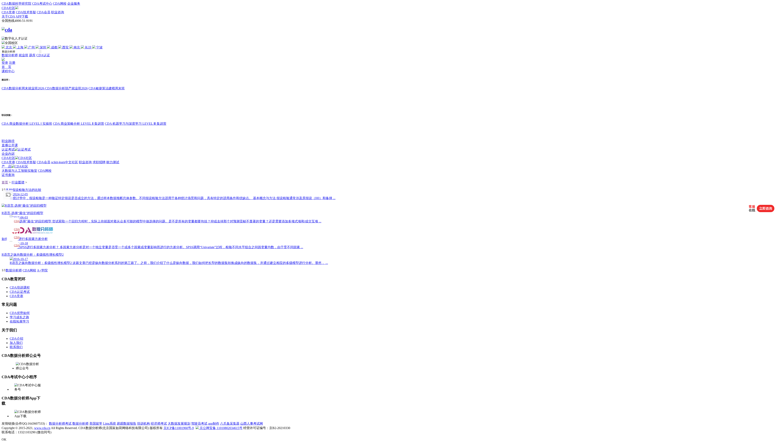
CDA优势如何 (20, 313)
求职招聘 (99, 162)
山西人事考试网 (251, 423)
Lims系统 (109, 423)
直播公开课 (10, 145)
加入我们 (16, 343)
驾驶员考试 (199, 423)
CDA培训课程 (20, 287)
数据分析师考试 (60, 423)
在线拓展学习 (19, 321)
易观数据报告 (126, 423)
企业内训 (8, 153)
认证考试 (8, 149)
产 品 (6, 166)
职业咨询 (57, 12)
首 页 (6, 67)
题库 (32, 55)
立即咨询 (765, 208)
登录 (5, 62)
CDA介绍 (16, 338)
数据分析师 (10, 55)
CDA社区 (8, 8)
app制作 (213, 423)
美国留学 (95, 423)
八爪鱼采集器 (229, 423)
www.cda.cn (42, 428)
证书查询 (8, 175)
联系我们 (16, 347)
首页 (5, 182)
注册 (12, 62)
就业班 (23, 55)
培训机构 (143, 423)
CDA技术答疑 (26, 12)
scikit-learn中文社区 (64, 162)
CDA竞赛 (8, 12)
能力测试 (112, 162)
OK (4, 439)
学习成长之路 (19, 317)
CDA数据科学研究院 (16, 3)
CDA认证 (43, 55)
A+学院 (42, 270)
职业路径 (8, 141)
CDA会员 (43, 12)
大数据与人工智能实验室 (19, 170)
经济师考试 (159, 423)
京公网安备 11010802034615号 (220, 428)
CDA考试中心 (42, 3)
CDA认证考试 (20, 291)
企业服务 (73, 3)
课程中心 (8, 71)
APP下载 (22, 16)
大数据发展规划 (179, 423)
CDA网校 (59, 3)
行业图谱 (18, 182)
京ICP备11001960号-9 (178, 428)
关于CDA (8, 16)
